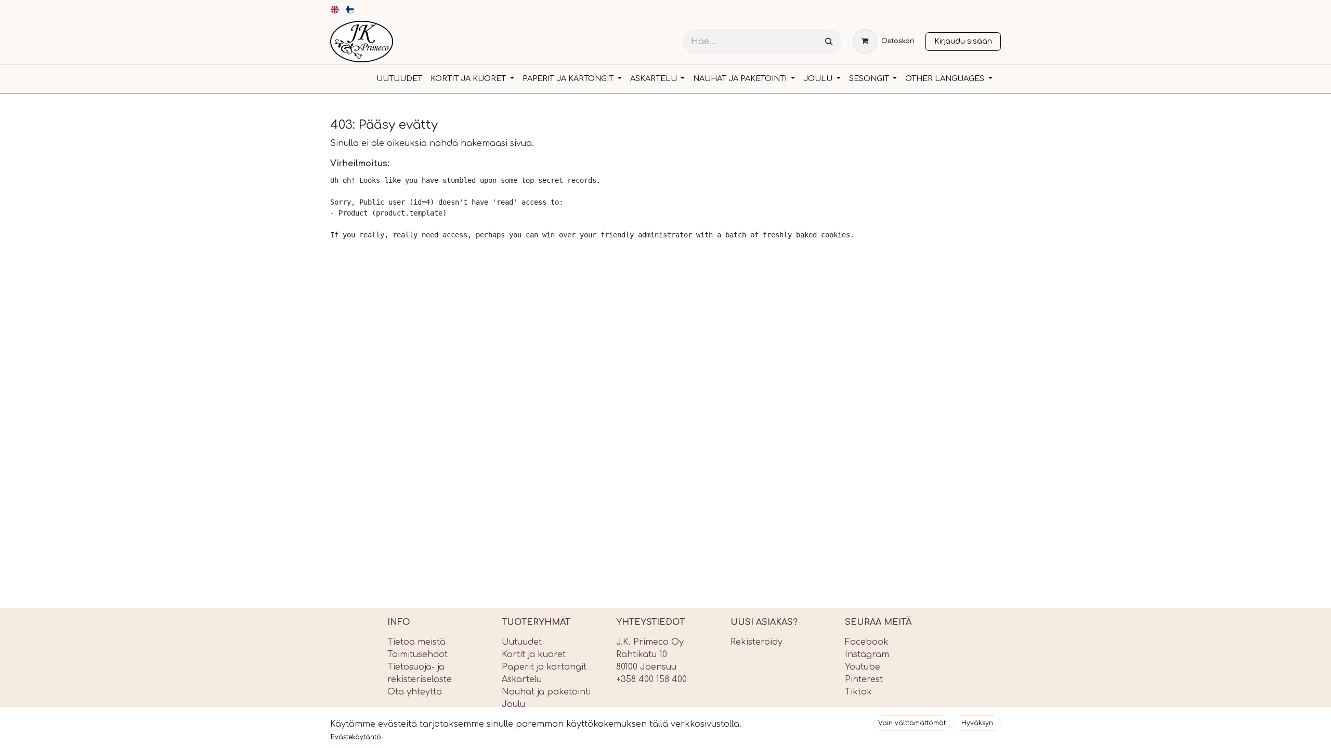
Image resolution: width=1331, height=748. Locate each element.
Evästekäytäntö (356, 737)
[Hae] (829, 42)
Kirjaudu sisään (963, 41)
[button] (911, 723)
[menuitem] (335, 9)
